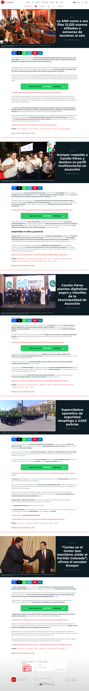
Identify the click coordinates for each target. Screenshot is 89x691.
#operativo (29, 523)
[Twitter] (70, 680)
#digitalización (42, 384)
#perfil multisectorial (66, 258)
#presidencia (61, 648)
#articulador (35, 261)
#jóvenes (49, 261)
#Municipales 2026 (23, 258)
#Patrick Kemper (52, 648)
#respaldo (14, 261)
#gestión (55, 384)
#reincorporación (33, 128)
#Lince (56, 523)
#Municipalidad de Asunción (66, 384)
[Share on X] (19, 53)
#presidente (30, 648)
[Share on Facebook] (14, 53)
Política (72, 17)
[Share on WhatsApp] (24, 53)
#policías (48, 128)
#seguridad (36, 523)
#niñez (55, 261)
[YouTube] (76, 680)
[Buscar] (86, 2)
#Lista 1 (45, 258)
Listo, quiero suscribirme (60, 669)
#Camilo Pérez (56, 258)
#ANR (19, 128)
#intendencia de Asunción (35, 258)
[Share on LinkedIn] (40, 53)
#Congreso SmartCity (32, 384)
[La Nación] (7, 2)
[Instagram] (73, 680)
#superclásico (21, 523)
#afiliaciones (25, 128)
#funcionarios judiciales (64, 128)
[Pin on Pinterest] (34, 53)
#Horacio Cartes (22, 648)
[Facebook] (67, 680)
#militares (42, 128)
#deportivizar (42, 261)
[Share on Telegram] (29, 53)
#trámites (49, 384)
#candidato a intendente (17, 387)
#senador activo (43, 648)
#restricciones (43, 523)
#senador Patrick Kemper (24, 261)
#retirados (54, 128)
